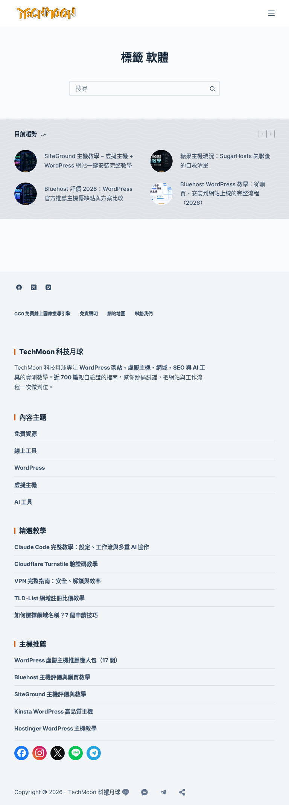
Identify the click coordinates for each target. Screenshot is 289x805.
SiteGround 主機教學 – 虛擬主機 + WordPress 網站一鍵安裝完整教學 (88, 160)
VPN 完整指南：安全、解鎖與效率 (57, 580)
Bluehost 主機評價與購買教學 (52, 677)
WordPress (29, 467)
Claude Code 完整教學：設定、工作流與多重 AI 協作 (81, 547)
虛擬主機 (25, 484)
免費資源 (25, 433)
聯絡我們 (144, 314)
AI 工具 (23, 501)
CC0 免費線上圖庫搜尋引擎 (42, 314)
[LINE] (75, 753)
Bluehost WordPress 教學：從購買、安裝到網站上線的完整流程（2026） (222, 194)
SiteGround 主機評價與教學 (50, 694)
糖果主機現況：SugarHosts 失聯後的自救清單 (225, 160)
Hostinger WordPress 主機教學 (55, 728)
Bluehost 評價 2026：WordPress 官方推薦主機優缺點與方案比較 (88, 193)
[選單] (271, 13)
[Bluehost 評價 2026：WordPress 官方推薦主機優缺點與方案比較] (25, 194)
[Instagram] (48, 287)
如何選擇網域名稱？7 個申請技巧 (56, 615)
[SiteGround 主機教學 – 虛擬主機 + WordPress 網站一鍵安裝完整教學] (25, 161)
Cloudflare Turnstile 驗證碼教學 (56, 564)
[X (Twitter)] (33, 287)
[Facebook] (18, 287)
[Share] (182, 792)
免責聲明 (89, 314)
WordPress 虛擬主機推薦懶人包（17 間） (67, 660)
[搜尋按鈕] (212, 88)
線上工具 (25, 450)
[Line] (125, 792)
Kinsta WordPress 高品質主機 (53, 711)
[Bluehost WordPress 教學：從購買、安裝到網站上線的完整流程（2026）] (161, 194)
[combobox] (137, 88)
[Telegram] (94, 753)
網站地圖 (116, 314)
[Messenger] (144, 792)
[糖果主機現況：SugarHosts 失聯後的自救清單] (161, 161)
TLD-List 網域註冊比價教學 (49, 598)
